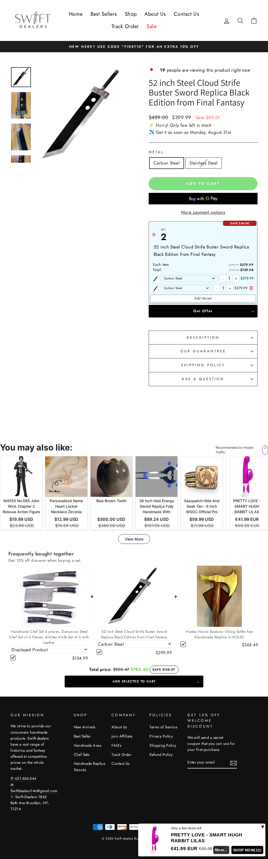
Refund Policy (161, 754)
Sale (152, 26)
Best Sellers (104, 14)
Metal (156, 152)
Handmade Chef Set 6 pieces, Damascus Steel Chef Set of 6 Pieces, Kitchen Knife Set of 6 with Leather (49, 637)
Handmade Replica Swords (89, 766)
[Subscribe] (233, 762)
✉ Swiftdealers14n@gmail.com (34, 787)
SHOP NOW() (247, 850)
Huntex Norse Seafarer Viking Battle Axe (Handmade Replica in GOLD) (219, 634)
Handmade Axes (88, 745)
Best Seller (82, 736)
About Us (155, 14)
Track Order (125, 26)
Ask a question (203, 378)
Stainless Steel (203, 163)
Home (76, 14)
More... (221, 850)
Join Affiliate (121, 736)
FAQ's (116, 745)
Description (203, 337)
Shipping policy (203, 365)
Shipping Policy (162, 745)
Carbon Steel (167, 163)
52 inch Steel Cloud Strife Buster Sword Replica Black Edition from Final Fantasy (134, 634)
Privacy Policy (161, 736)
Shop (131, 14)
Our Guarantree (203, 351)
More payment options (203, 212)
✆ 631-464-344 (23, 778)
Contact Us (186, 14)
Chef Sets (82, 754)
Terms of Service (163, 727)
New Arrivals (85, 727)
